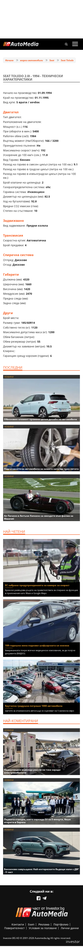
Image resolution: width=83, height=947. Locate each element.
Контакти (18, 924)
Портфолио (60, 924)
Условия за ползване (43, 928)
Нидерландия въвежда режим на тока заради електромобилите (32, 771)
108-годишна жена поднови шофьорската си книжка (37, 645)
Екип (31, 924)
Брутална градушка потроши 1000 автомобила (33, 706)
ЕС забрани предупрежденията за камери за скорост (37, 585)
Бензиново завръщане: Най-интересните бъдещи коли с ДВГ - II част (41, 871)
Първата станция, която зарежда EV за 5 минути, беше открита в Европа (37, 821)
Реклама (43, 924)
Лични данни (70, 928)
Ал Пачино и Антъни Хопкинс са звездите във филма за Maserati (38, 517)
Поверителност (14, 928)
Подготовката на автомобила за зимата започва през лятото (41, 469)
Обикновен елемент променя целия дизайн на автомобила (40, 419)
